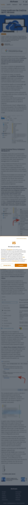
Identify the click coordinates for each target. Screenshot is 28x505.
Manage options (7, 265)
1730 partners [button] (9, 249)
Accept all (21, 265)
